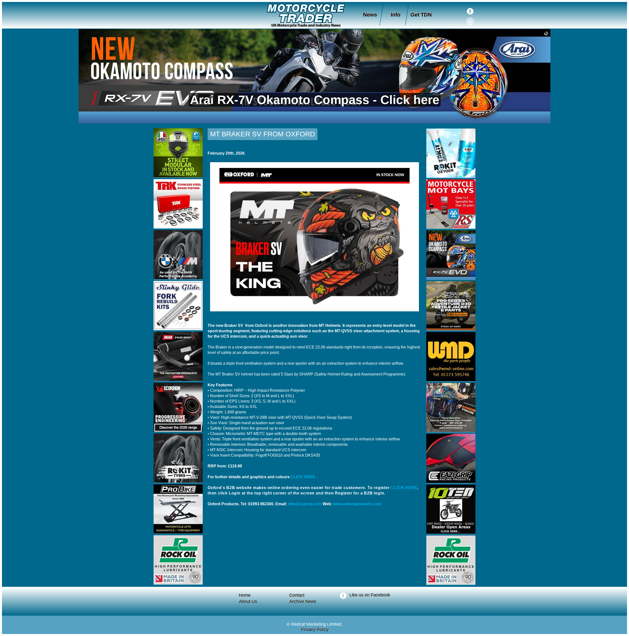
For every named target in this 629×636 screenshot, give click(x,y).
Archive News (302, 601)
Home (245, 595)
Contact (296, 595)
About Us (248, 601)
